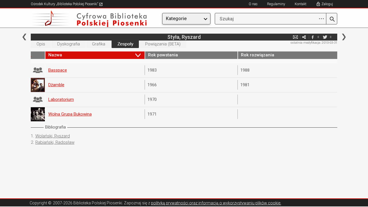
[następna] (344, 37)
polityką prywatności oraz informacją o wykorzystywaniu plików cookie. (216, 203)
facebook (312, 37)
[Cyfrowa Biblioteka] (77, 19)
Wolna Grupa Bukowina (70, 114)
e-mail (295, 37)
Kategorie (176, 18)
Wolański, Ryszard (52, 136)
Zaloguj (327, 4)
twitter (325, 37)
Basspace (57, 70)
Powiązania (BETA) (163, 44)
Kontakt (300, 4)
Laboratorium (61, 99)
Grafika (98, 44)
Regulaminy (276, 4)
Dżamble (56, 84)
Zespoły (125, 44)
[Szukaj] (331, 19)
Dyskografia (68, 44)
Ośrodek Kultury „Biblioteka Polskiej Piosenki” (65, 4)
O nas (253, 4)
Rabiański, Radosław (54, 142)
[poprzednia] (24, 37)
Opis (41, 44)
